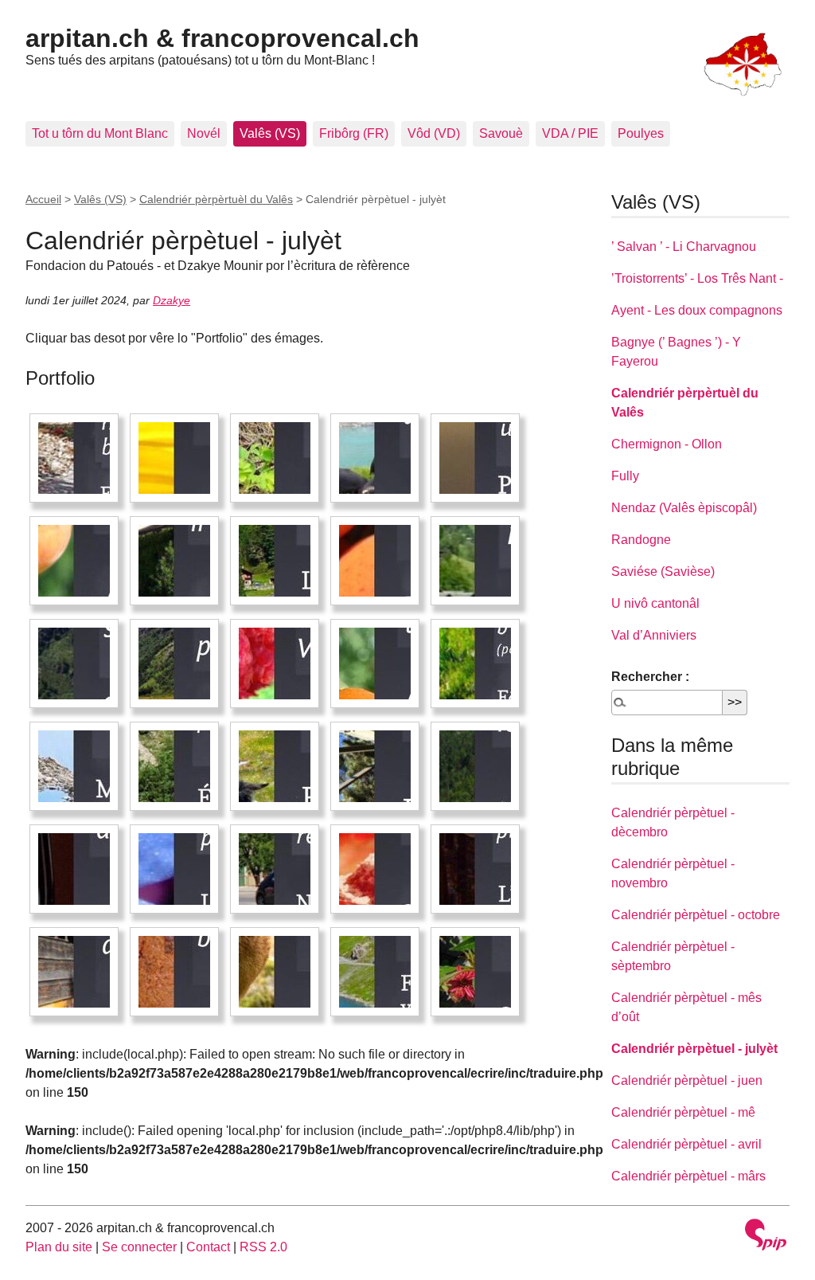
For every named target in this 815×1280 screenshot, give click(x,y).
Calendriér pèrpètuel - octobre (695, 915)
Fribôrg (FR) (353, 133)
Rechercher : (650, 676)
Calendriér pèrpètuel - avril (686, 1144)
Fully (625, 476)
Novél (203, 133)
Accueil (43, 199)
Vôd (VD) (434, 133)
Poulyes (641, 133)
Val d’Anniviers (653, 635)
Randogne (641, 539)
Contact (208, 1247)
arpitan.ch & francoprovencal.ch (222, 38)
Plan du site (58, 1247)
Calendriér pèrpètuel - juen (686, 1080)
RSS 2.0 (263, 1247)
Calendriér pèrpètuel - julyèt (694, 1048)
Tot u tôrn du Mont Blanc (100, 133)
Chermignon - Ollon (666, 444)
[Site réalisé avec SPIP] (766, 1237)
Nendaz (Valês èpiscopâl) (684, 508)
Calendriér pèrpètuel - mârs (688, 1176)
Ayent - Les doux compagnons (696, 310)
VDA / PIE (570, 133)
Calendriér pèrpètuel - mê (683, 1112)
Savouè (501, 133)
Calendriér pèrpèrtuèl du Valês (216, 199)
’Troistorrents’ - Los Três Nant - (697, 278)
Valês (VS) (270, 133)
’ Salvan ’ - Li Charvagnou (683, 246)
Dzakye (171, 300)
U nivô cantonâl (655, 603)
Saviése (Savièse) (663, 571)
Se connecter (139, 1247)
